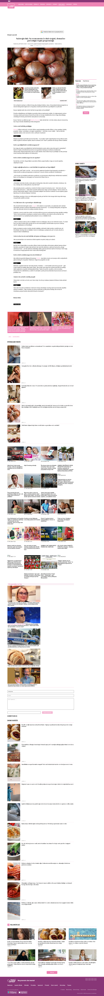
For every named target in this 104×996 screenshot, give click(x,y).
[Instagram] (89, 980)
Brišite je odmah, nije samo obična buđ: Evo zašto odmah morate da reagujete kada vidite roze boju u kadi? (47, 904)
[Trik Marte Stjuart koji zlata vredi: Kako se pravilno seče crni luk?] (13, 434)
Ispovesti (48, 4)
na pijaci (34, 206)
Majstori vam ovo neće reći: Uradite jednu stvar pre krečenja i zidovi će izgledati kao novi (47, 785)
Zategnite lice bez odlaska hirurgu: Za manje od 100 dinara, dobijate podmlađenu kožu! (47, 366)
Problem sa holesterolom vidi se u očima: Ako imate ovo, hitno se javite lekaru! (86, 97)
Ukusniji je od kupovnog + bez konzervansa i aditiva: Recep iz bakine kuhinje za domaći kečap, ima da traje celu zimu (47, 885)
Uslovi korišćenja (92, 991)
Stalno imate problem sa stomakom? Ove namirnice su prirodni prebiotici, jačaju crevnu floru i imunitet (47, 347)
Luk (10, 336)
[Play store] (12, 993)
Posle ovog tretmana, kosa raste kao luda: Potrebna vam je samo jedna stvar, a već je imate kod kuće (86, 86)
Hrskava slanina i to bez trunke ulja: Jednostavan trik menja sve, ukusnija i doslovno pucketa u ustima (46, 865)
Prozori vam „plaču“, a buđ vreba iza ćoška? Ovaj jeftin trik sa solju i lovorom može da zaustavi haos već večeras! (85, 199)
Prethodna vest (18, 100)
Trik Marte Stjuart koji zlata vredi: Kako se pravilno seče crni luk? (40, 425)
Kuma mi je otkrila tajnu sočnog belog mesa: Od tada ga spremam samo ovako (44, 825)
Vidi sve (86, 112)
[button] (46, 45)
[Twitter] (92, 980)
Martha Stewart (35, 120)
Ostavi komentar (47, 713)
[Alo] (8, 1)
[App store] (23, 993)
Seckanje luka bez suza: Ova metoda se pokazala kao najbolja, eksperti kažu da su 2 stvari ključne (48, 386)
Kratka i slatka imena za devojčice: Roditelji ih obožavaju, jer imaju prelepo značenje (82, 964)
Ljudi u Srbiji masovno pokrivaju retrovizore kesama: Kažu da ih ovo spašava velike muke (48, 805)
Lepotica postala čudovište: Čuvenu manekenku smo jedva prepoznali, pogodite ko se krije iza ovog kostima (32, 90)
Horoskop (69, 4)
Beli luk (16, 129)
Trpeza (75, 4)
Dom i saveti (62, 4)
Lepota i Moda (28, 4)
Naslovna (21, 4)
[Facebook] (86, 980)
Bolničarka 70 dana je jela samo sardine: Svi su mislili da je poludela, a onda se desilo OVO (85, 180)
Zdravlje (36, 4)
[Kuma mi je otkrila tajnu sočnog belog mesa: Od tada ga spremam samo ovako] (13, 833)
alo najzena (16, 336)
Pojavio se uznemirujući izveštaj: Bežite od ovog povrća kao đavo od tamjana (85, 235)
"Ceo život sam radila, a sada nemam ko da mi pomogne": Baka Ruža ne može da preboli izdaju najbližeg (86, 101)
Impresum (83, 991)
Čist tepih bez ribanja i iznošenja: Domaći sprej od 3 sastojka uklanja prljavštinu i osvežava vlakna (48, 746)
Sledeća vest (63, 100)
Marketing (69, 991)
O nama (63, 991)
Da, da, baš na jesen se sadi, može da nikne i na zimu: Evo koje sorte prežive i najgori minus (46, 845)
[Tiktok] (95, 980)
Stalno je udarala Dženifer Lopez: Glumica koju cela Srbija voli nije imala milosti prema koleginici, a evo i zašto (59, 90)
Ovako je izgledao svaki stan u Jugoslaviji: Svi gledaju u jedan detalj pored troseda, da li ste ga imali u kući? (85, 217)
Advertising (76, 991)
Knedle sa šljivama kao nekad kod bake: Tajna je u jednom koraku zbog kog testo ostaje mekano (47, 726)
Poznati (55, 4)
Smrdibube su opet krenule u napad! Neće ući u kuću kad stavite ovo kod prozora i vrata (47, 765)
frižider (38, 258)
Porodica (42, 4)
